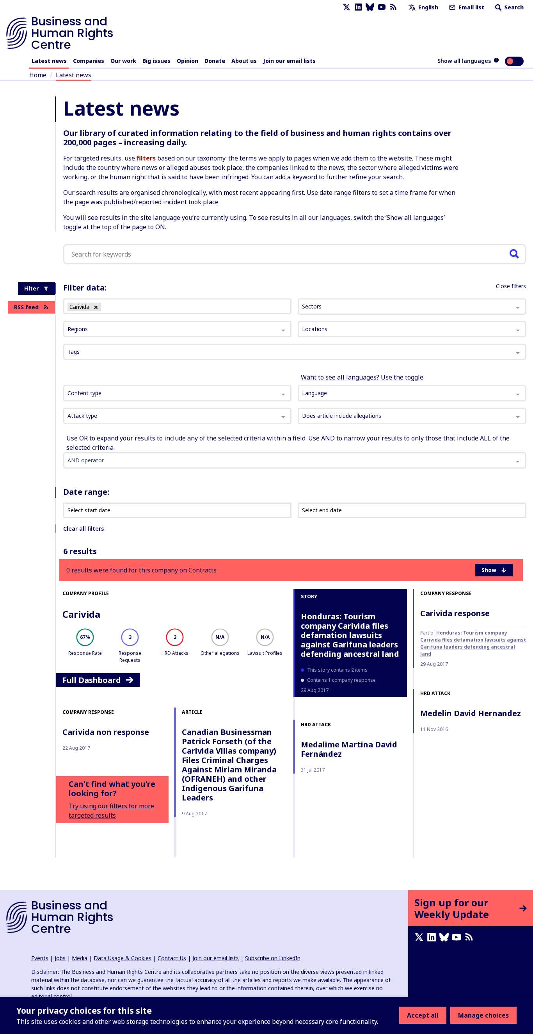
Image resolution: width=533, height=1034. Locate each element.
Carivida (81, 614)
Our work (123, 60)
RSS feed (26, 307)
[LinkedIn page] (358, 7)
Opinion (187, 60)
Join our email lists (289, 60)
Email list (470, 7)
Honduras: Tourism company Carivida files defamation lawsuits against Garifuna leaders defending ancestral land (350, 635)
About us (244, 60)
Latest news (49, 60)
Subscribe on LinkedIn (272, 958)
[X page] (346, 7)
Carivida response (455, 613)
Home (37, 75)
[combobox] (177, 393)
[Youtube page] (381, 7)
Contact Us (172, 958)
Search (513, 7)
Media (79, 958)
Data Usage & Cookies (122, 958)
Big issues (156, 60)
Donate (214, 60)
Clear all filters (83, 528)
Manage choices (483, 1015)
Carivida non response (105, 732)
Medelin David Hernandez (470, 713)
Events (39, 958)
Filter (31, 288)
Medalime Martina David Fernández (349, 749)
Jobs (60, 958)
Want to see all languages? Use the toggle (362, 377)
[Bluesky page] (370, 7)
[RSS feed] (393, 7)
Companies (88, 60)
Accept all (423, 1015)
